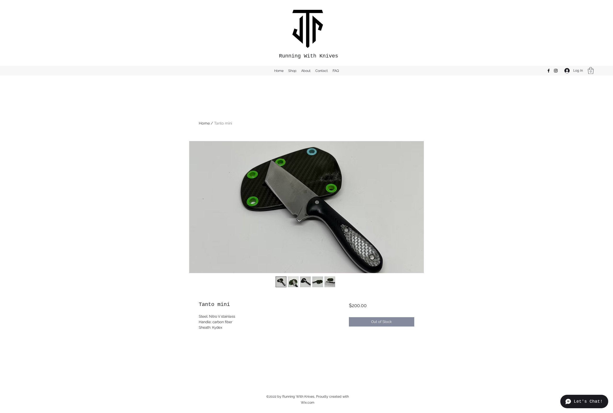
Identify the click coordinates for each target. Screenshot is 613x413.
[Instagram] (555, 70)
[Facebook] (548, 70)
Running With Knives (308, 56)
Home (204, 123)
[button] (591, 70)
